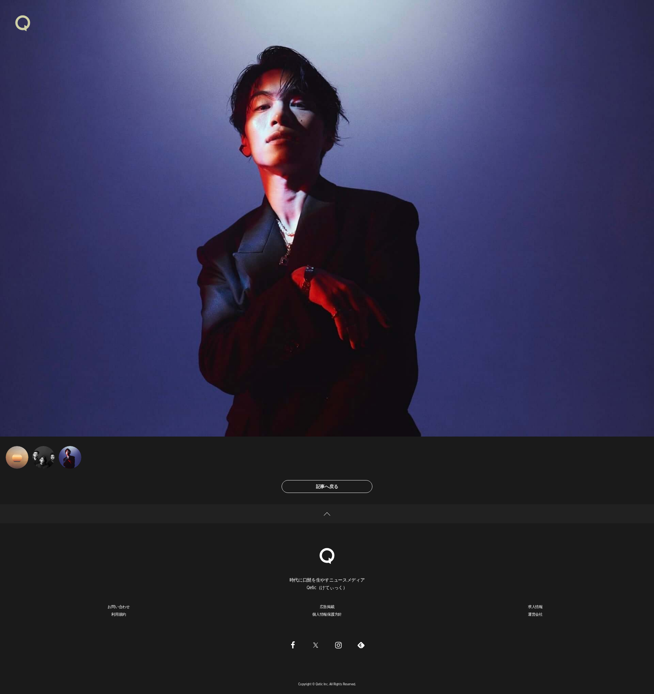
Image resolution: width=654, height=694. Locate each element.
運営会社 (535, 614)
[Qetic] (22, 22)
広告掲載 (327, 606)
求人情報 (535, 606)
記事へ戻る (327, 486)
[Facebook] (293, 645)
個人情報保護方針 (327, 614)
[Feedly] (361, 645)
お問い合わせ (118, 606)
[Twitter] (315, 645)
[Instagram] (338, 645)
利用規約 (118, 614)
